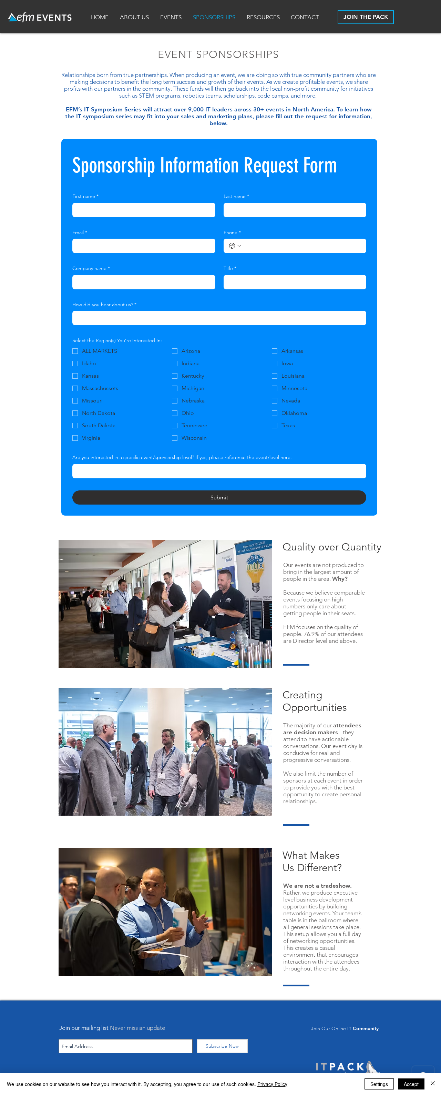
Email (79, 232)
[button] (264, 17)
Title (230, 268)
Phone (232, 232)
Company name (91, 268)
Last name (236, 196)
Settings (379, 1084)
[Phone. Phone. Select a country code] (235, 246)
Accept (411, 1084)
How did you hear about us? (104, 304)
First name (85, 196)
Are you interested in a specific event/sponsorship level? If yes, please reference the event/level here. (182, 457)
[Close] (433, 1083)
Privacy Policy (272, 1084)
